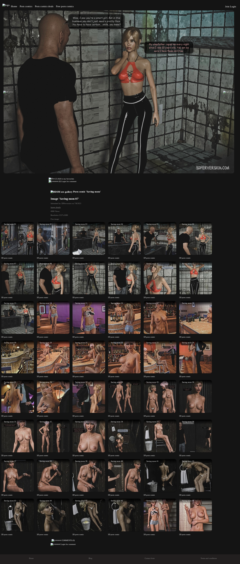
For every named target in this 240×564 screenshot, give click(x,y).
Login (233, 6)
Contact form (150, 558)
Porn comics (26, 6)
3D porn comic (7, 258)
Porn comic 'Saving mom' (86, 191)
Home (14, 6)
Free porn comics (65, 6)
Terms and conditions (209, 558)
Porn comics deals (44, 6)
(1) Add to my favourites (64, 179)
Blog (90, 558)
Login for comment (69, 181)
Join (227, 6)
